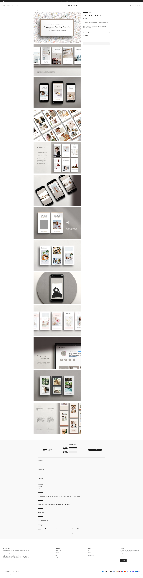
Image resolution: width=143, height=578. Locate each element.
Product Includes (86, 32)
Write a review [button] (95, 449)
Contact (17, 5)
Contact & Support (86, 38)
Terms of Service (91, 555)
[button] (85, 12)
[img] (40, 467)
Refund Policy (90, 557)
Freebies (57, 552)
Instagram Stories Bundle (39, 10)
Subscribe (123, 560)
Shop (4, 5)
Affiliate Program (58, 550)
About (8, 5)
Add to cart (96, 43)
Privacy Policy (90, 558)
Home (34, 10)
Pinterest (57, 558)
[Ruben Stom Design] (71, 5)
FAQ (88, 550)
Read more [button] (40, 529)
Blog (12, 5)
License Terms (85, 35)
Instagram (57, 557)
